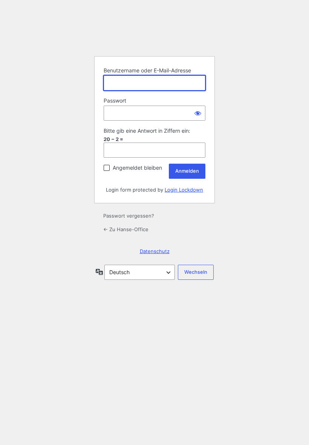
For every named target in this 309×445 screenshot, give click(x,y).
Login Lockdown (184, 190)
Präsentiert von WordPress (154, 31)
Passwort (115, 100)
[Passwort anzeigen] (197, 113)
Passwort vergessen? (128, 216)
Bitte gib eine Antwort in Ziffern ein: (147, 130)
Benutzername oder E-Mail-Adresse (147, 70)
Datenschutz (155, 251)
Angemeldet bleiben (137, 167)
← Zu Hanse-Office (125, 229)
